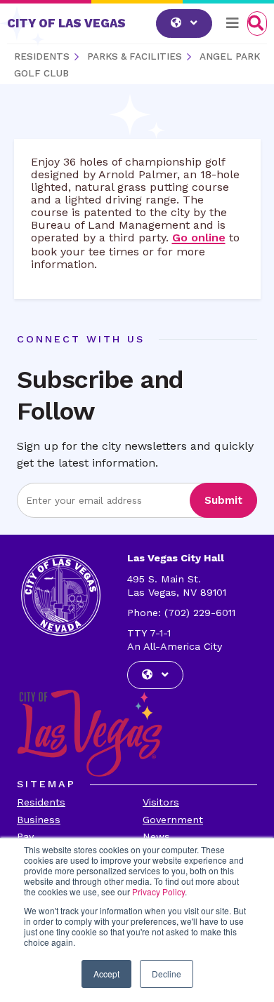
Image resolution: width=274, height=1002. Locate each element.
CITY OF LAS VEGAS (66, 23)
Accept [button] (106, 974)
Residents (41, 802)
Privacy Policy (158, 891)
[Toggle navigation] (232, 23)
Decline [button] (166, 974)
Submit (223, 500)
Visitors (161, 802)
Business (38, 819)
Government (173, 819)
